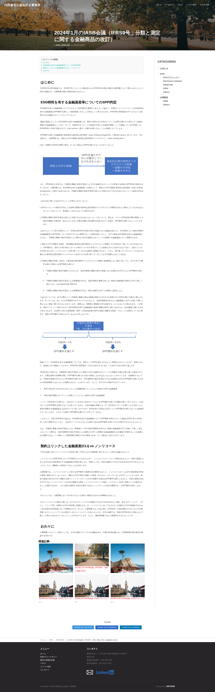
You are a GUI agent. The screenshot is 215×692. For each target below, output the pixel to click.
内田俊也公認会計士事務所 (22, 5)
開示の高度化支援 (47, 660)
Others (166, 92)
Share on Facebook (106, 627)
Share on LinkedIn (131, 627)
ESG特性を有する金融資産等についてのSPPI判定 (62, 65)
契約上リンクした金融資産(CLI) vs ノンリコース (61, 68)
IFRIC (165, 88)
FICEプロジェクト (171, 77)
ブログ (180, 5)
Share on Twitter (83, 627)
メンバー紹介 (191, 5)
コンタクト (204, 5)
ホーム (159, 5)
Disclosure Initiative (172, 81)
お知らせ (164, 68)
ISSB (165, 101)
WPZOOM (171, 686)
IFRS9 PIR (65, 45)
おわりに (46, 70)
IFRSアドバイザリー (48, 657)
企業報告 (164, 97)
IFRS (58, 45)
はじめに (46, 62)
